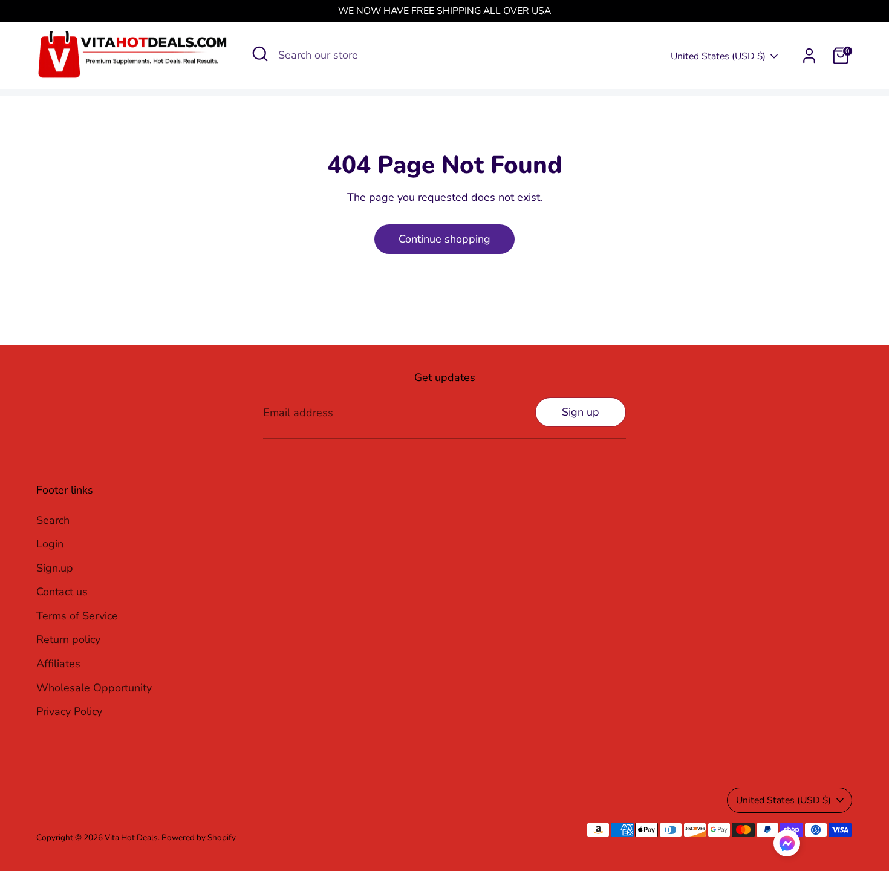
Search (53, 520)
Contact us (62, 591)
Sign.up (54, 568)
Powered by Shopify (198, 837)
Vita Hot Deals (131, 837)
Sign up (580, 412)
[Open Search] (260, 54)
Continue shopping (444, 239)
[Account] (809, 56)
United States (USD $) (718, 56)
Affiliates (58, 663)
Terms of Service (77, 615)
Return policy (68, 639)
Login (49, 544)
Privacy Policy (69, 711)
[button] (786, 846)
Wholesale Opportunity (94, 687)
